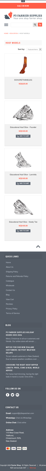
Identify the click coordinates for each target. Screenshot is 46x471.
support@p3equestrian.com (23, 413)
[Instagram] (17, 395)
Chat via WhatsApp (23, 417)
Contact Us (10, 290)
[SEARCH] (35, 25)
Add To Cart (24, 136)
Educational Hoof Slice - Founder (23, 127)
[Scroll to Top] (38, 247)
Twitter (12, 395)
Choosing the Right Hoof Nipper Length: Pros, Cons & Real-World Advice (22, 368)
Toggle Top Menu (23, 1)
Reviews (9, 304)
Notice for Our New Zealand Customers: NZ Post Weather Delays (20, 350)
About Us (9, 267)
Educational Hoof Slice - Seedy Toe (23, 221)
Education (14, 33)
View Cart (10, 299)
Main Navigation (6, 25)
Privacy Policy (11, 308)
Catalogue (10, 280)
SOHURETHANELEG (23, 79)
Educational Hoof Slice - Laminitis (23, 174)
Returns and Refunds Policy (17, 276)
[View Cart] (40, 24)
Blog (7, 294)
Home (6, 33)
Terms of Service (13, 313)
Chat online (21, 422)
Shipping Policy (12, 271)
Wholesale (10, 285)
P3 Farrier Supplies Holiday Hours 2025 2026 (20, 333)
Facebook (7, 395)
